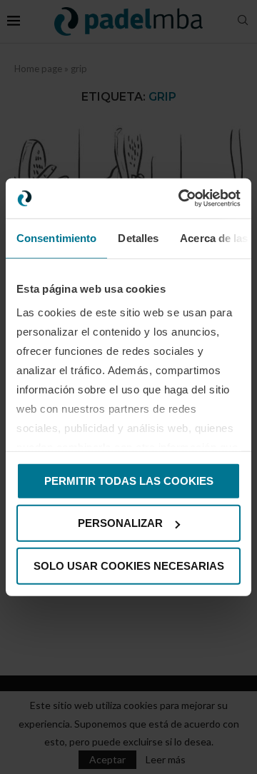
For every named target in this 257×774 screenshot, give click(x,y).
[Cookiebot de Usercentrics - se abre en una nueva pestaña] (181, 198)
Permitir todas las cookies (128, 480)
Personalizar (120, 523)
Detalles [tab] (138, 237)
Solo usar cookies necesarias (129, 565)
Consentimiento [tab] (56, 237)
